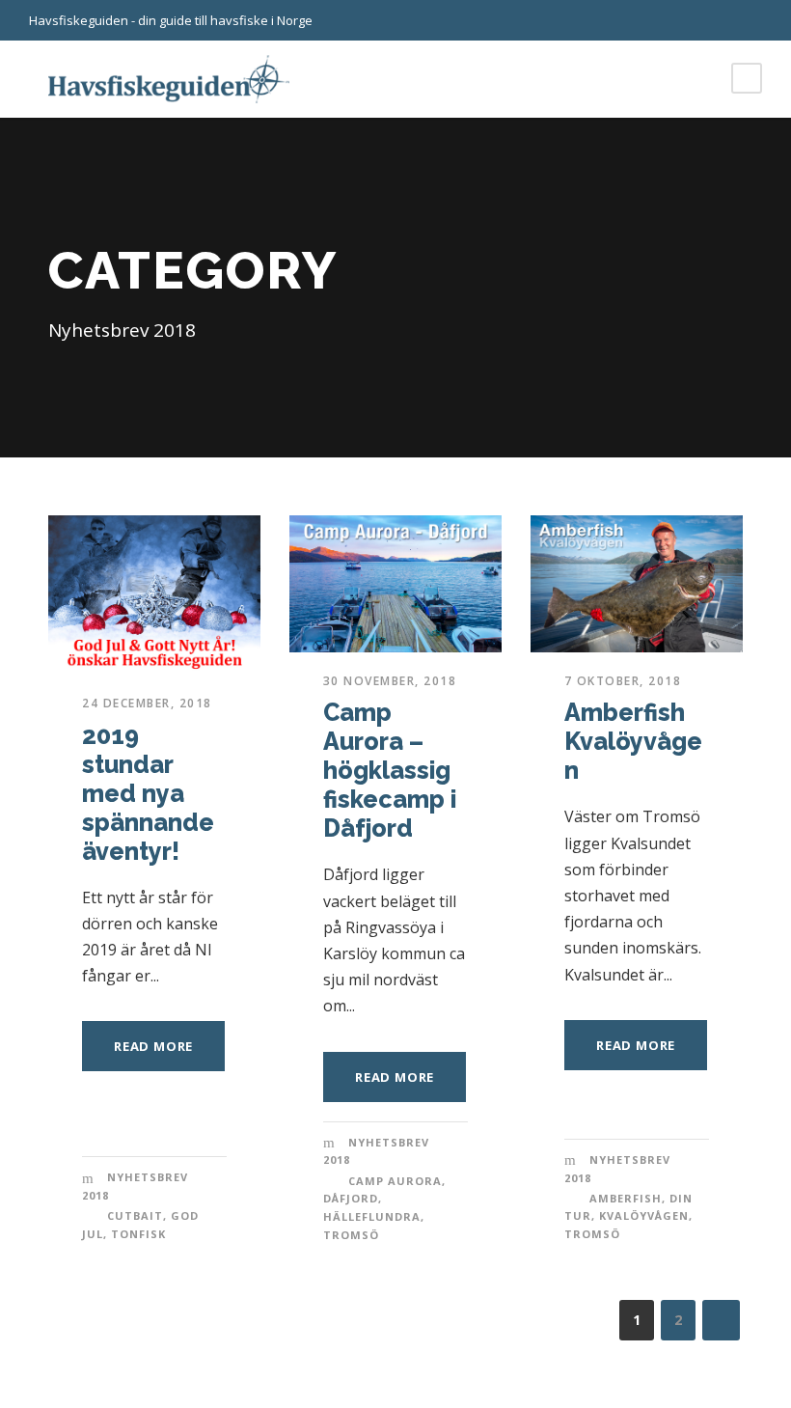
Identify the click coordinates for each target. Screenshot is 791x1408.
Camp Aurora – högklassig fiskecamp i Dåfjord (389, 770)
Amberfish (625, 1198)
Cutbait (135, 1215)
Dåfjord (350, 1198)
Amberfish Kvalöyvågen (633, 741)
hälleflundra (372, 1216)
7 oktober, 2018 (623, 681)
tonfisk (138, 1234)
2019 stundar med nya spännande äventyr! (148, 793)
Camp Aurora (395, 1180)
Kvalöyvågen (644, 1215)
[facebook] (757, 20)
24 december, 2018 (147, 703)
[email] (723, 20)
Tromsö (351, 1235)
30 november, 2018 (390, 681)
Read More (153, 1046)
